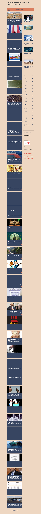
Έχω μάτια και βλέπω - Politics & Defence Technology (18, 3)
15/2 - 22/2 (26, 115)
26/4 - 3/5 (26, 101)
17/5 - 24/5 (26, 97)
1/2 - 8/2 (26, 118)
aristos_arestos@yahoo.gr (27, 132)
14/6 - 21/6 (26, 91)
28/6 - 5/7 (26, 88)
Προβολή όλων (9, 10)
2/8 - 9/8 (26, 81)
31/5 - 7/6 (26, 94)
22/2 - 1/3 (26, 114)
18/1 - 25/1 (26, 121)
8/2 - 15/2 (26, 117)
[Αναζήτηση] (33, 3)
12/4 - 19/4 (26, 104)
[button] (21, 23)
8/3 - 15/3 (26, 111)
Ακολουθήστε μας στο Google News (28, 136)
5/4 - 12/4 (26, 105)
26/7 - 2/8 (26, 82)
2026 (24, 75)
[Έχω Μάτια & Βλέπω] (24, 146)
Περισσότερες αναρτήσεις (14, 510)
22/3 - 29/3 (26, 108)
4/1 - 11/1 (26, 124)
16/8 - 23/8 (26, 78)
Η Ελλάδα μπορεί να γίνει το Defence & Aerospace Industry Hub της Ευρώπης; (28, 43)
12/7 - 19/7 (26, 85)
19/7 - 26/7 (26, 84)
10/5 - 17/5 (26, 98)
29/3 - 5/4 (26, 107)
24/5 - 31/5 (26, 95)
